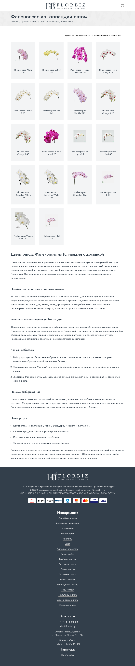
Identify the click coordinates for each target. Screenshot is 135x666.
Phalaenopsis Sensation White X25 (23, 195)
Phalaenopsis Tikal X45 (108, 193)
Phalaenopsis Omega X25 (108, 112)
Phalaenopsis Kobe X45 (51, 112)
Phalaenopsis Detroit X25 (51, 71)
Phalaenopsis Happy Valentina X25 (79, 71)
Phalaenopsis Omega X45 (23, 153)
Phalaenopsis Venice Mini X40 (23, 237)
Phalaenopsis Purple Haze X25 (51, 153)
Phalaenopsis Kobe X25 (23, 112)
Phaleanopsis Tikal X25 (51, 237)
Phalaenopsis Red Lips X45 (108, 153)
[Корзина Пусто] (122, 6)
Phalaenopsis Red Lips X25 (80, 153)
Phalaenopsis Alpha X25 (23, 71)
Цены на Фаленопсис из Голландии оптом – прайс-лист (93, 35)
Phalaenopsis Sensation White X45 (51, 195)
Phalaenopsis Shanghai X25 (79, 193)
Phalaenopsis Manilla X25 (80, 112)
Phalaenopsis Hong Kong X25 (108, 71)
